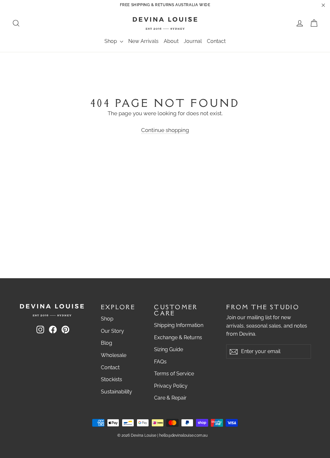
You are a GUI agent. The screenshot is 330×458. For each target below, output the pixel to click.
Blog (106, 343)
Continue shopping (165, 130)
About (171, 41)
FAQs (160, 362)
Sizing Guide (168, 349)
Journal (193, 41)
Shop (111, 41)
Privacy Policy (171, 386)
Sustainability (116, 392)
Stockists (111, 379)
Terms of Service (174, 374)
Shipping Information (178, 325)
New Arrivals (143, 41)
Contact (216, 41)
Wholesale (113, 355)
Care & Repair (170, 398)
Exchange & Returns (178, 337)
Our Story (112, 331)
